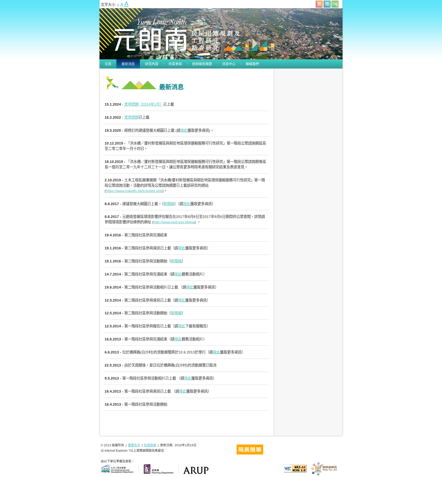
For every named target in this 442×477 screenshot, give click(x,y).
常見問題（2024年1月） (143, 104)
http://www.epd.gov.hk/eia (174, 222)
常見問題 (131, 117)
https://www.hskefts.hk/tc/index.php (134, 191)
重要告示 (134, 445)
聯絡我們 (252, 64)
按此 (183, 130)
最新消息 (128, 64)
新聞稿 (168, 204)
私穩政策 (150, 445)
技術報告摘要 (202, 64)
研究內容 (151, 64)
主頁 (108, 64)
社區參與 (175, 64)
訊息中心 (229, 64)
